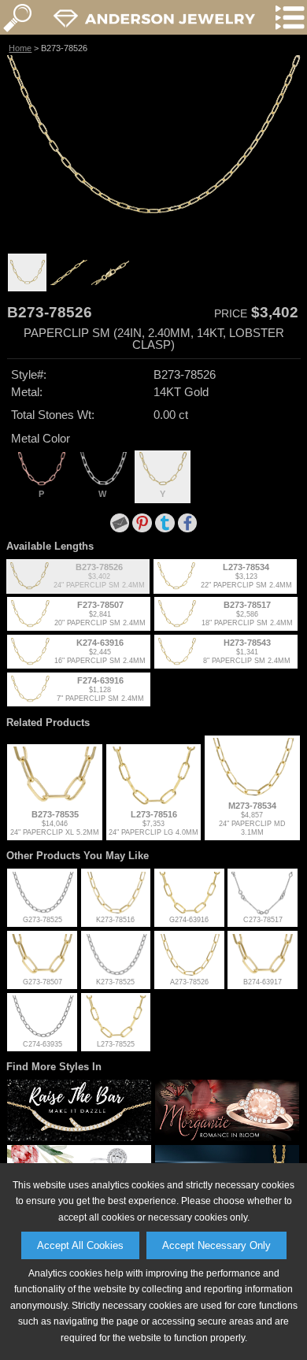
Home (20, 48)
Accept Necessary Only (216, 1245)
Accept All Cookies (80, 1245)
